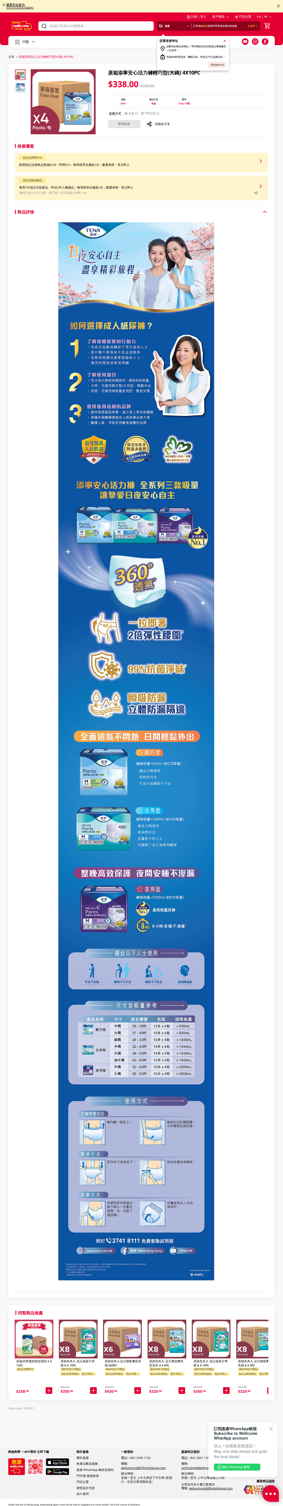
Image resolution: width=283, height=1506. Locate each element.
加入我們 (83, 1494)
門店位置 (245, 17)
